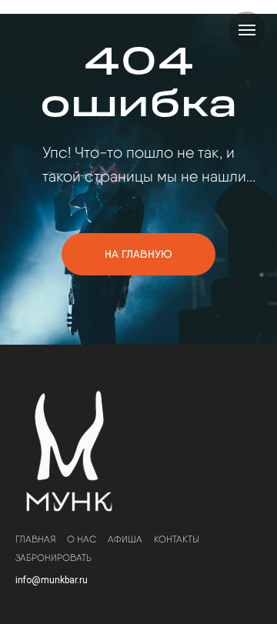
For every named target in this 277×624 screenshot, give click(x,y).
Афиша (125, 539)
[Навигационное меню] (247, 30)
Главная (35, 539)
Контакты (176, 539)
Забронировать (53, 557)
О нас (81, 539)
